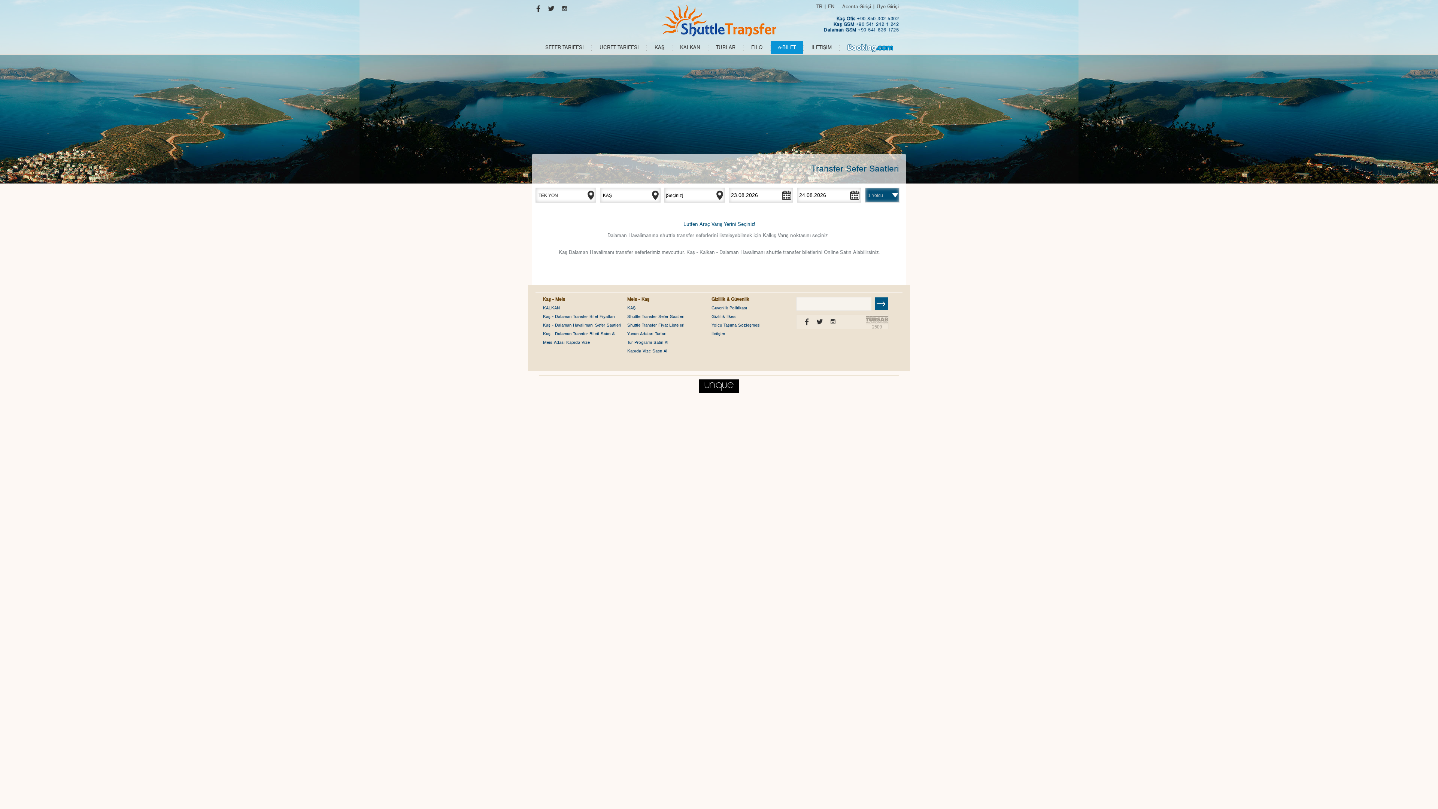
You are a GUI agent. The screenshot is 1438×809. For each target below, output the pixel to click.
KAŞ (659, 48)
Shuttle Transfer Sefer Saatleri (656, 316)
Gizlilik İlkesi (724, 316)
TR (819, 7)
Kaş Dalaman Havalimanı (586, 252)
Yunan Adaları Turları (647, 333)
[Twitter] (549, 10)
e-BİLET (787, 48)
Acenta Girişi (856, 7)
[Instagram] (562, 10)
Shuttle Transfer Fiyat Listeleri (656, 325)
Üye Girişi (888, 7)
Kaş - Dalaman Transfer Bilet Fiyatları (579, 316)
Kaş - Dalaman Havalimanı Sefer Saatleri (582, 325)
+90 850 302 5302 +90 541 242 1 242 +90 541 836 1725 (861, 24)
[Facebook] (536, 10)
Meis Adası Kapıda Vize (566, 342)
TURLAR (725, 48)
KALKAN (690, 48)
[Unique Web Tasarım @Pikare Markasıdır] (719, 384)
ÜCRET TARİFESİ (619, 48)
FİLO (756, 48)
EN (831, 7)
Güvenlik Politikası (729, 307)
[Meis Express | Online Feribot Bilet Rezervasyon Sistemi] (719, 20)
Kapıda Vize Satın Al (647, 351)
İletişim (718, 333)
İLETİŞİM (821, 48)
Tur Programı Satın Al (647, 342)
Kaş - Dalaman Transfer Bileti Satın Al (579, 333)
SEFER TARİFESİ (564, 48)
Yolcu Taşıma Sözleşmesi (736, 325)
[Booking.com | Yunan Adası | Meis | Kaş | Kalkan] (870, 47)
